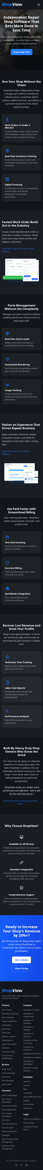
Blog (25, 1089)
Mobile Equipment (9, 1131)
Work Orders (7, 1010)
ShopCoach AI (7, 1040)
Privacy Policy (28, 1123)
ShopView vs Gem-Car (32, 1053)
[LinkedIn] (27, 1165)
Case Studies (28, 1104)
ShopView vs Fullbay (31, 1010)
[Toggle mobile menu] (38, 4)
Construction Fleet (9, 1106)
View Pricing (21, 968)
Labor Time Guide (9, 1044)
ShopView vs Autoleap (32, 1057)
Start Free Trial (22, 52)
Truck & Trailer (7, 1127)
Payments (6, 1048)
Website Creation (9, 1036)
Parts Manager (8, 1080)
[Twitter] (16, 1165)
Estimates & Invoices (10, 1014)
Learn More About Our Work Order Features (18, 250)
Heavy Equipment (9, 1109)
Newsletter (27, 1093)
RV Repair (6, 1135)
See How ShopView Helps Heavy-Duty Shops (20, 802)
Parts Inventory (8, 1017)
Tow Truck (6, 1120)
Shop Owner (7, 1069)
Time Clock (6, 1033)
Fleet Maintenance (9, 1124)
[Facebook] (21, 1165)
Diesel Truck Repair (9, 1095)
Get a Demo (21, 959)
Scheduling (6, 1025)
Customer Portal (8, 1052)
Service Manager (8, 1073)
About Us (27, 1081)
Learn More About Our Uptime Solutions (16, 452)
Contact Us (27, 1108)
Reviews (26, 1100)
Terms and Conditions (32, 1119)
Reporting (6, 1029)
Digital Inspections (9, 1021)
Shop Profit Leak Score (32, 1097)
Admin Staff (6, 1084)
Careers (26, 1085)
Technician (6, 1077)
